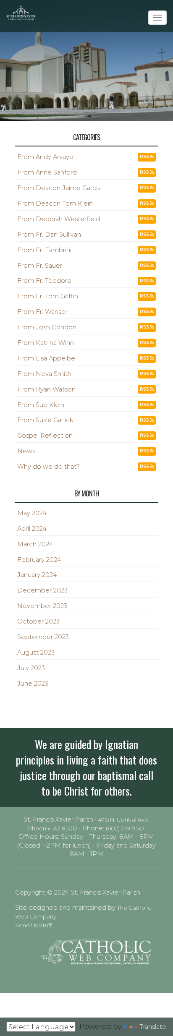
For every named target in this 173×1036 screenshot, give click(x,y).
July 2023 (31, 668)
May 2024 (32, 513)
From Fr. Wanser (42, 312)
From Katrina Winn (45, 343)
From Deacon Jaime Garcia (59, 188)
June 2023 (32, 683)
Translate (152, 1027)
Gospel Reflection (45, 435)
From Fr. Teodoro (44, 280)
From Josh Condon (46, 327)
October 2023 (38, 621)
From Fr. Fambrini (44, 250)
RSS (145, 156)
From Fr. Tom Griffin (47, 296)
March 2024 (35, 544)
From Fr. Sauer (39, 265)
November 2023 (42, 606)
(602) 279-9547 (125, 828)
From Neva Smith (44, 374)
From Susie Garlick (45, 420)
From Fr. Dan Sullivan (49, 234)
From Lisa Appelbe (46, 358)
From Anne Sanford (47, 172)
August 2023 (36, 652)
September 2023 (43, 637)
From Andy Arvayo (45, 157)
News (26, 451)
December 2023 (42, 590)
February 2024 (39, 560)
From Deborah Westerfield (58, 219)
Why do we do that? (48, 466)
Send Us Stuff (33, 925)
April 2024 (32, 528)
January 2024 (37, 575)
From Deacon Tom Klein (55, 203)
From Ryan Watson (46, 389)
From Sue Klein (40, 405)
